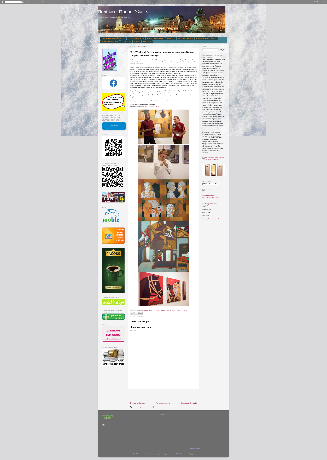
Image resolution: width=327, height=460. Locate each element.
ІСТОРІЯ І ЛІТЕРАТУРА (110, 42)
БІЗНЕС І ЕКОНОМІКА (155, 38)
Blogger (191, 454)
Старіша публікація (189, 403)
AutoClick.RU (163, 414)
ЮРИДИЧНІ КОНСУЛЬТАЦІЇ (206, 38)
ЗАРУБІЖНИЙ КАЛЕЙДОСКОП (113, 38)
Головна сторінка (163, 403)
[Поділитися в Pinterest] (141, 313)
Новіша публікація (137, 403)
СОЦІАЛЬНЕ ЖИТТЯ (136, 38)
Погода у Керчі (207, 218)
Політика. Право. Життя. (124, 11)
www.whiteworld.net (153, 106)
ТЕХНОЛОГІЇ (126, 42)
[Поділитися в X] (136, 313)
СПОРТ (137, 42)
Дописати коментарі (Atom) (148, 407)
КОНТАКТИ (147, 42)
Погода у (206, 205)
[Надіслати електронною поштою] (131, 313)
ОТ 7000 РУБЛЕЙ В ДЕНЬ (211, 197)
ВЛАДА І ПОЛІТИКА (185, 38)
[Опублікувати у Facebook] (139, 313)
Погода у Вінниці (217, 218)
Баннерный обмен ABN (195, 448)
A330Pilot (177, 454)
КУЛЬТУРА (171, 38)
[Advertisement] (163, 395)
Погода (204, 203)
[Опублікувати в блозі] (134, 313)
